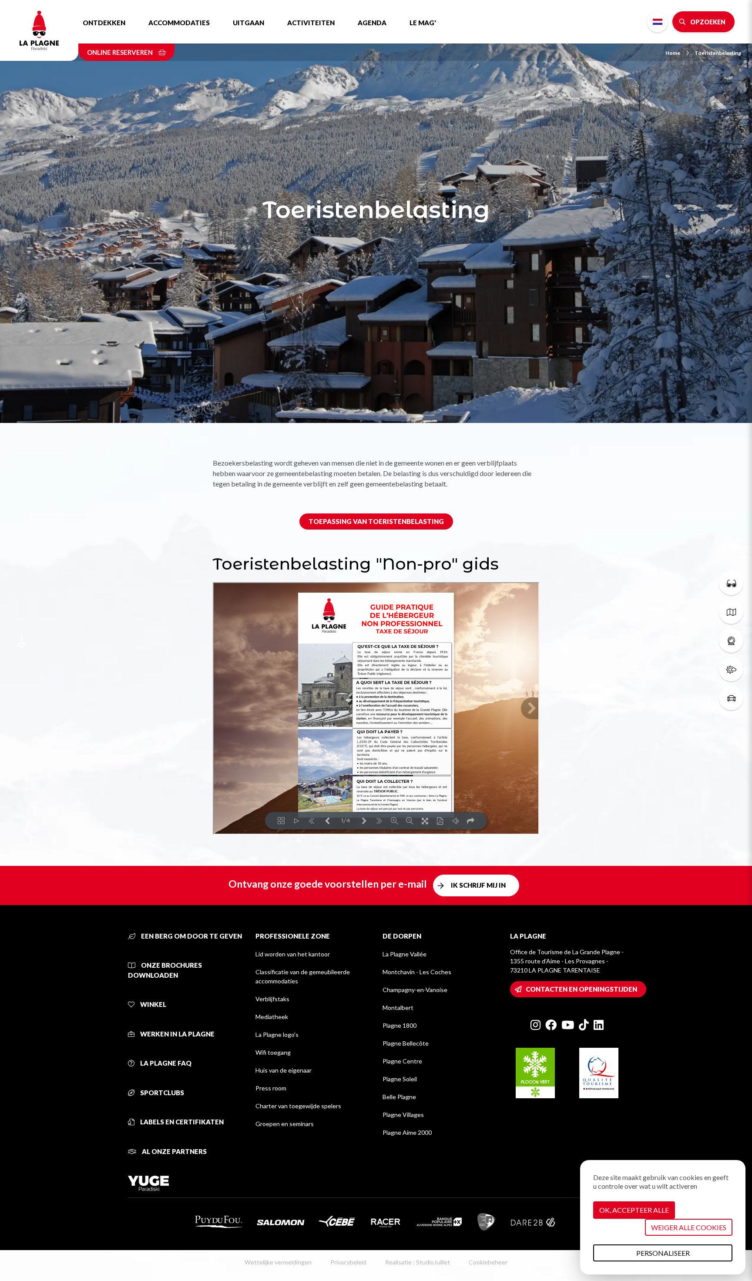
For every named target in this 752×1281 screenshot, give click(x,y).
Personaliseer (663, 1253)
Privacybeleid (348, 1262)
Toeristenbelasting (718, 53)
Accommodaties (179, 23)
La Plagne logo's (277, 1034)
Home (672, 53)
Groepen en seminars (284, 1123)
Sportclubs (161, 1093)
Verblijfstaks (272, 999)
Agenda (372, 23)
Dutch (657, 22)
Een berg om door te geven (191, 936)
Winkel (152, 1004)
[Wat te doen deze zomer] (731, 583)
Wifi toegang (273, 1052)
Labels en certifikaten (181, 1122)
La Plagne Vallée (404, 954)
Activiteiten (311, 23)
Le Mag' (423, 23)
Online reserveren (120, 52)
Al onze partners (174, 1151)
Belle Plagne (399, 1096)
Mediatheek (271, 1016)
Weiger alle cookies (688, 1227)
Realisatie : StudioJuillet (417, 1262)
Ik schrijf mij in (478, 885)
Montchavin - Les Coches (417, 972)
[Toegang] (731, 698)
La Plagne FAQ (165, 1063)
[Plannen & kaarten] (731, 612)
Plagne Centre (402, 1061)
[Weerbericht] (731, 669)
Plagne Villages (403, 1114)
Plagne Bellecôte (406, 1043)
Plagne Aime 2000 (407, 1132)
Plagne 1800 (399, 1025)
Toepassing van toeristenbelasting (376, 521)
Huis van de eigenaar (283, 1070)
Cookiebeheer (488, 1262)
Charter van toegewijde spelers (298, 1106)
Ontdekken (104, 23)
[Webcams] (731, 640)
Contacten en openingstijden (581, 989)
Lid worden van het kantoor (292, 954)
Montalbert (398, 1007)
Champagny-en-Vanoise (415, 989)
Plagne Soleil (400, 1079)
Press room (270, 1088)
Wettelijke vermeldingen (278, 1262)
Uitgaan (248, 23)
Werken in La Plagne (177, 1034)
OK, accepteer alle (634, 1210)
